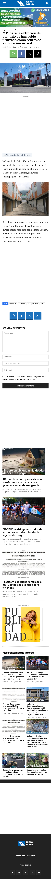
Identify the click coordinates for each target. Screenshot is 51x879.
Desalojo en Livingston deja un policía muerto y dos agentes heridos (36, 772)
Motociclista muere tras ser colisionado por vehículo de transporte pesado (12, 773)
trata (42, 303)
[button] (4, 3)
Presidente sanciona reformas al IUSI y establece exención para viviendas (22, 584)
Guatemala (22, 303)
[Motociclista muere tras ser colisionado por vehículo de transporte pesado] (13, 760)
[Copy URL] (37, 54)
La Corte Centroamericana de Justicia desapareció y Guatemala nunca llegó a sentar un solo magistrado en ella (37, 709)
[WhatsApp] (13, 54)
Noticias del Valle (11, 47)
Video (28, 681)
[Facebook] (21, 54)
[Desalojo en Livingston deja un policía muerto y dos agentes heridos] (37, 760)
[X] (29, 54)
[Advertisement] (25, 123)
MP (29, 303)
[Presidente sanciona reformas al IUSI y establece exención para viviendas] (23, 564)
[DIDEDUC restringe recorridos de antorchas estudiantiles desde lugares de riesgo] (23, 511)
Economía (5, 681)
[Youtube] (38, 872)
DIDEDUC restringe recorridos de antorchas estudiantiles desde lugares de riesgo (22, 532)
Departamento (7, 30)
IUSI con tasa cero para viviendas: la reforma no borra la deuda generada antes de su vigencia (22, 482)
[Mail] (18, 872)
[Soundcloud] (25, 872)
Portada (17, 30)
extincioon (12, 303)
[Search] (47, 3)
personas (35, 303)
